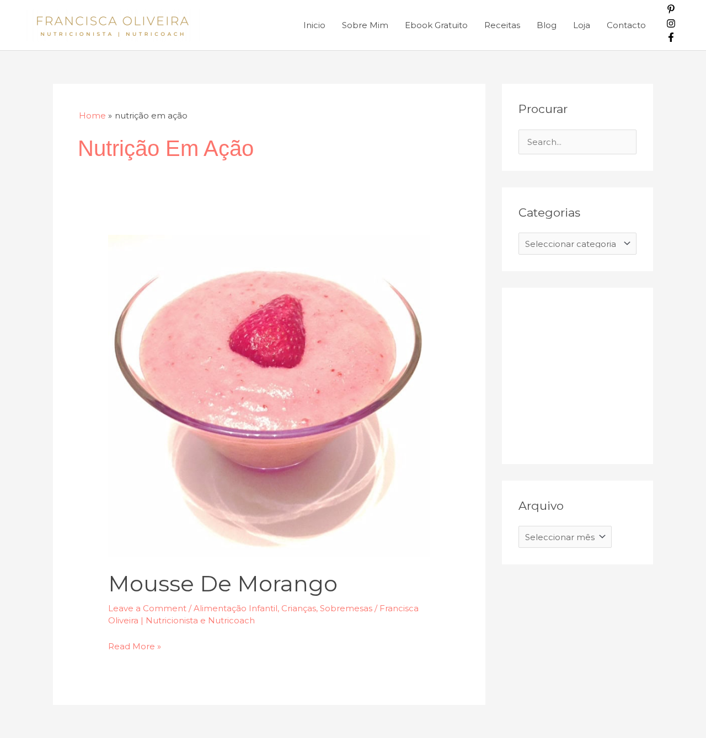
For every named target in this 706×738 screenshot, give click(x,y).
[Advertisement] (601, 373)
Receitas (502, 25)
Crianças (298, 608)
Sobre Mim (365, 25)
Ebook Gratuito (436, 25)
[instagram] (671, 25)
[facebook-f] (671, 39)
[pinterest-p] (671, 11)
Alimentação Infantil (235, 608)
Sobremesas (346, 608)
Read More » (134, 645)
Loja (581, 25)
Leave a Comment (147, 608)
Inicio (314, 25)
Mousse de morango (223, 583)
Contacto (626, 25)
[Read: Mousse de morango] (269, 395)
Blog (547, 25)
